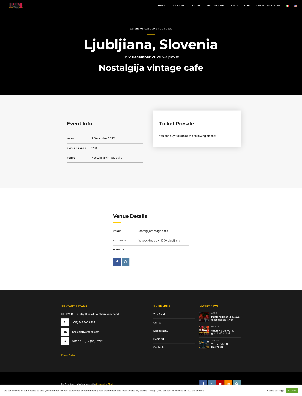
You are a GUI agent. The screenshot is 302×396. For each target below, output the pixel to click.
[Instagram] (125, 262)
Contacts (158, 347)
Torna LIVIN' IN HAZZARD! (219, 346)
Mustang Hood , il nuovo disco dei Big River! (225, 318)
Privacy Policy (68, 355)
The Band (159, 314)
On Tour (157, 322)
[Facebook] (117, 262)
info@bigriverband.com (85, 331)
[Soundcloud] (228, 384)
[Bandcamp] (237, 384)
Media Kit (158, 339)
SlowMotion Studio (105, 384)
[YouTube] (220, 384)
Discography (160, 330)
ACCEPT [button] (292, 390)
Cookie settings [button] (275, 390)
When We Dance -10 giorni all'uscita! (223, 332)
